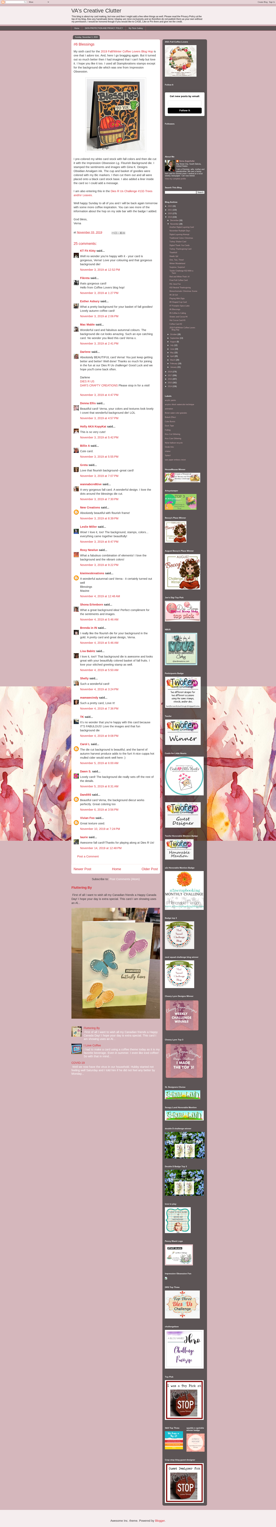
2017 (170, 375)
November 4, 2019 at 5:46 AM (99, 619)
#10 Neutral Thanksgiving (180, 287)
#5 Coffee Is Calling (177, 313)
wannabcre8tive (91, 484)
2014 (170, 386)
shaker (167, 451)
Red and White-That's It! (179, 277)
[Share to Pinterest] (123, 232)
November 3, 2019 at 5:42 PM (99, 437)
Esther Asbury (89, 301)
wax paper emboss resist (175, 460)
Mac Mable (87, 324)
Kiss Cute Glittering (173, 438)
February (174, 363)
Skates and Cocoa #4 (178, 317)
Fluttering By (81, 887)
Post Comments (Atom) (125, 879)
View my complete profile (175, 179)
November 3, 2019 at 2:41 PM (99, 343)
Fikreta (85, 278)
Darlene (85, 351)
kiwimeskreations (92, 573)
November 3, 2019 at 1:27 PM (99, 293)
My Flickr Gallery (136, 28)
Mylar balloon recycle (174, 443)
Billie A (85, 445)
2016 (170, 379)
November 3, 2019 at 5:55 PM (99, 456)
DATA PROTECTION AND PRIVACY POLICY (104, 28)
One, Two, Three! (176, 260)
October (173, 334)
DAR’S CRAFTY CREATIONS (99, 385)
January (173, 367)
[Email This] (113, 232)
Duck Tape (169, 426)
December (174, 220)
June (172, 349)
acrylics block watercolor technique (179, 404)
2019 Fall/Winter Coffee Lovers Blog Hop (127, 51)
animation (169, 409)
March (173, 360)
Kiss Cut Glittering (172, 434)
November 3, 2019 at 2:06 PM (99, 316)
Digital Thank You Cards (179, 245)
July (172, 345)
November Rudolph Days (179, 231)
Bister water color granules (176, 413)
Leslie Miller (88, 526)
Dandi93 (85, 794)
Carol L (85, 744)
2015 (170, 383)
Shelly (84, 678)
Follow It (184, 110)
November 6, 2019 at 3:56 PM (99, 809)
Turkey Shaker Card (177, 242)
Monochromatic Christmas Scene (183, 291)
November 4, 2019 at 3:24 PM (99, 689)
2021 (170, 210)
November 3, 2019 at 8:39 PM (99, 518)
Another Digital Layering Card (181, 227)
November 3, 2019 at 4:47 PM (99, 394)
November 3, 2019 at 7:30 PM (99, 499)
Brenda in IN (88, 627)
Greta (84, 465)
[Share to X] (118, 232)
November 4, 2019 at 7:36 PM (99, 708)
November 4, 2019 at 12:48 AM (100, 596)
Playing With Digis (177, 298)
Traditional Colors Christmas (181, 238)
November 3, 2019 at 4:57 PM (99, 418)
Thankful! (173, 252)
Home (76, 28)
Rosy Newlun (89, 550)
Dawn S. (85, 771)
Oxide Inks (169, 447)
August (173, 342)
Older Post (150, 869)
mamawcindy (89, 697)
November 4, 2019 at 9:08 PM (99, 735)
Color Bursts (170, 421)
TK (82, 716)
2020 (170, 213)
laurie (84, 837)
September (175, 338)
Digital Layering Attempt (179, 234)
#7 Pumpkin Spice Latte (179, 306)
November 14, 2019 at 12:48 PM (101, 848)
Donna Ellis (88, 403)
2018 (170, 372)
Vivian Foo (87, 818)
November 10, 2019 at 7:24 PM (100, 828)
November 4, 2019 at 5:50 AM (99, 670)
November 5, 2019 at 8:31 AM (99, 786)
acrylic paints (170, 400)
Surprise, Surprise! (177, 267)
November (174, 224)
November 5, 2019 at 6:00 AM (99, 763)
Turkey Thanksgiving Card (180, 249)
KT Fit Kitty (88, 250)
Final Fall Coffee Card (178, 280)
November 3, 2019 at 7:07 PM (99, 475)
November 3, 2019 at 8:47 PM (99, 541)
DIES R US (87, 381)
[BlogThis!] (115, 232)
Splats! (168, 455)
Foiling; (168, 430)
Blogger (160, 1520)
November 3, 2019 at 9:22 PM (99, 564)
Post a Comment (88, 856)
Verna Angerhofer (187, 161)
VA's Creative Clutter (96, 11)
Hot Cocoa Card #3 (177, 320)
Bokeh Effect (170, 417)
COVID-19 (78, 1062)
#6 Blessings (174, 309)
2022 (170, 206)
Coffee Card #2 (175, 324)
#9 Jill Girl (173, 295)
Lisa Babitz (87, 651)
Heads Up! (173, 256)
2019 (170, 217)
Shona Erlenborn (91, 604)
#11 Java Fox (175, 284)
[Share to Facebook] (121, 232)
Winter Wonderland (177, 263)
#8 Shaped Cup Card (178, 302)
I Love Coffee (92, 1045)
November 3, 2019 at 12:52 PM (100, 269)
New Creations (90, 507)
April (172, 356)
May (172, 353)
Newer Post (82, 869)
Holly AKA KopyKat (93, 426)
